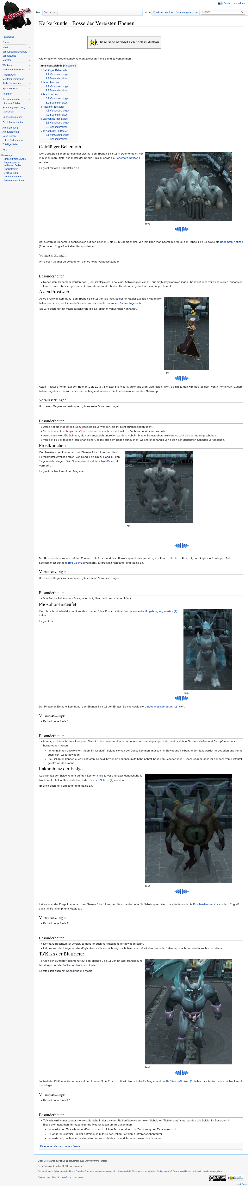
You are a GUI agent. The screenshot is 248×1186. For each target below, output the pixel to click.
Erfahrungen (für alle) (14, 107)
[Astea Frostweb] (186, 333)
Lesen (147, 12)
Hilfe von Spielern (12, 103)
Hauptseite (8, 36)
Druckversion (11, 173)
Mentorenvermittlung (13, 79)
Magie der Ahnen (76, 431)
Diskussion (50, 12)
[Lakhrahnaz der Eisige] (188, 828)
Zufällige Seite (10, 144)
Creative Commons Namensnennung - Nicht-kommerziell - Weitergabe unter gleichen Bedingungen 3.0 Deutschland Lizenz (133, 1171)
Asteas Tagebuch (130, 303)
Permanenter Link (13, 176)
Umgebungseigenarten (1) (161, 611)
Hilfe (5, 149)
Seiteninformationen (14, 180)
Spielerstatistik (16, 88)
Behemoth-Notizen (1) (129, 157)
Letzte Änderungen (13, 140)
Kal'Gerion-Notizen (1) (76, 965)
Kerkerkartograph (16, 83)
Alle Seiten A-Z (10, 127)
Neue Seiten (9, 136)
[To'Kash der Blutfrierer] (188, 1011)
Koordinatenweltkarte (16, 69)
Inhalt (16, 47)
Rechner (16, 93)
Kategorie (46, 1146)
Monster (16, 60)
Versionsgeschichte (187, 12)
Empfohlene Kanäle (13, 122)
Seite (38, 12)
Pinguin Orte (9, 74)
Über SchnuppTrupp (61, 1177)
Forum (6, 42)
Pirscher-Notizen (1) (101, 780)
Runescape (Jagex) (13, 117)
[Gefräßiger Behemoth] (188, 186)
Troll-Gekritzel (109, 461)
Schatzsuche (16, 55)
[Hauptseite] (17, 15)
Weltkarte (16, 65)
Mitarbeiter (8, 111)
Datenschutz (44, 1177)
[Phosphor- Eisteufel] (207, 649)
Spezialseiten (11, 169)
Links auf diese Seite (15, 159)
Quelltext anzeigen (163, 12)
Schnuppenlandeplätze (16, 51)
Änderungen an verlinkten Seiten (13, 164)
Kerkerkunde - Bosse (67, 1146)
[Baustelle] (94, 42)
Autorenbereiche (16, 99)
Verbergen (69, 65)
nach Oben (242, 1184)
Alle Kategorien (11, 131)
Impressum (78, 1177)
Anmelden (239, 3)
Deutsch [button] (228, 3)
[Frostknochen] (159, 486)
